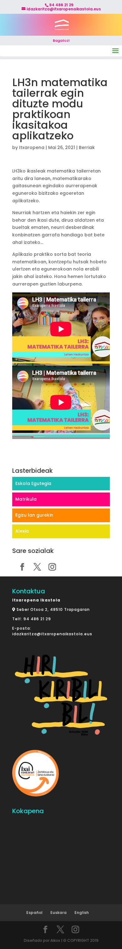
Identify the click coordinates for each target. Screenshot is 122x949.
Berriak (87, 147)
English (81, 912)
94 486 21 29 (37, 618)
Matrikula (26, 499)
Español (34, 912)
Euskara (58, 912)
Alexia (22, 531)
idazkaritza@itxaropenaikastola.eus (52, 634)
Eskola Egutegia (33, 483)
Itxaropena (31, 147)
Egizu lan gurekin (34, 515)
